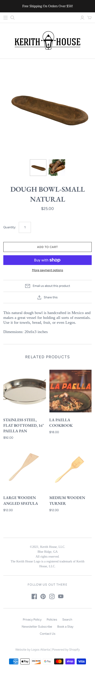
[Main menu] (5, 17)
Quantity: (9, 227)
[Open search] (12, 17)
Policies (52, 619)
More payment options (47, 270)
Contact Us (47, 634)
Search (67, 619)
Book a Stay (65, 627)
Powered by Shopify (66, 649)
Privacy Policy (32, 619)
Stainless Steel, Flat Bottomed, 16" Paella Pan (23, 425)
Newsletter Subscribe (37, 627)
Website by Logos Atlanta (32, 649)
